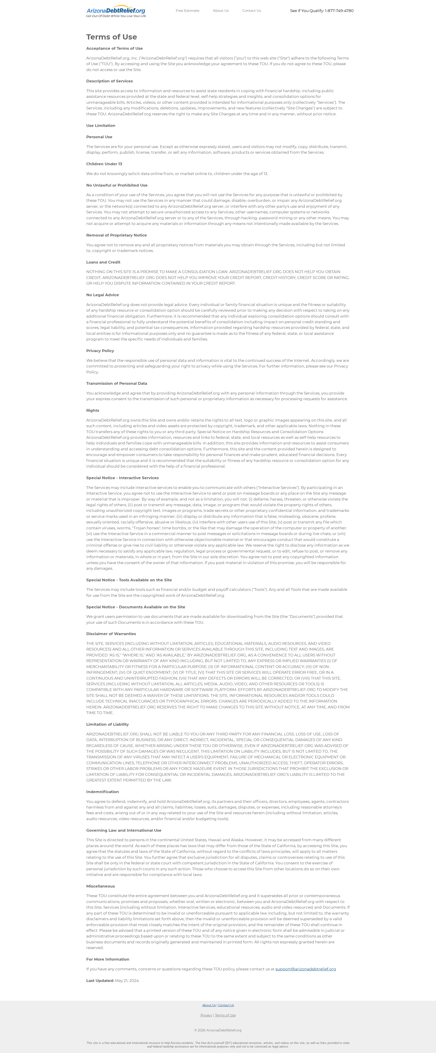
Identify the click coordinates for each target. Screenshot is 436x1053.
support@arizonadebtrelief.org (305, 969)
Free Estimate (187, 11)
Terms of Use (225, 1015)
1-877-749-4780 (339, 10)
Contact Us (251, 11)
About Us (221, 11)
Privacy (206, 1015)
